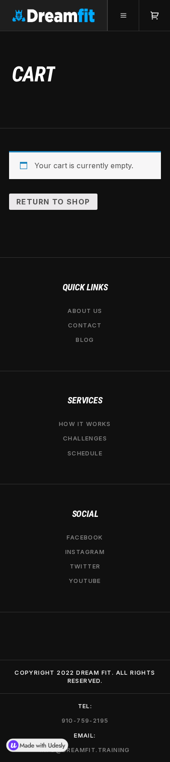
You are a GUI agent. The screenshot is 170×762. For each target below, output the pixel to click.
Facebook (85, 536)
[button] (123, 15)
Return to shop (53, 201)
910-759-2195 (85, 720)
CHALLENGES (85, 438)
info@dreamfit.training (85, 749)
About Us (85, 310)
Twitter (85, 566)
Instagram (85, 551)
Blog (85, 339)
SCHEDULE (85, 452)
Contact (85, 324)
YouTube (85, 580)
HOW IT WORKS (85, 423)
